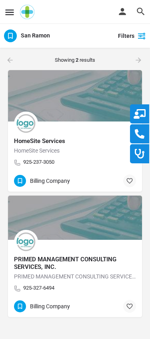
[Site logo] (28, 12)
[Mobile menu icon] (9, 12)
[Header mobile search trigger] (141, 11)
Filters (126, 36)
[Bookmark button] (129, 180)
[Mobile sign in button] (122, 11)
